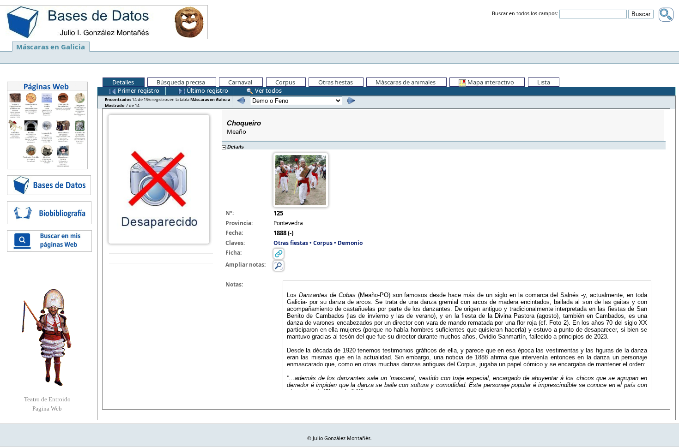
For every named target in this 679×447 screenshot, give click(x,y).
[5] (240, 100)
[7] (350, 100)
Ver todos (268, 90)
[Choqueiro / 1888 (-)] (159, 178)
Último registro (206, 90)
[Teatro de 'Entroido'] (47, 337)
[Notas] (278, 265)
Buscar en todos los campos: (525, 14)
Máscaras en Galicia (50, 46)
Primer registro (137, 90)
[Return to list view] (161, 258)
